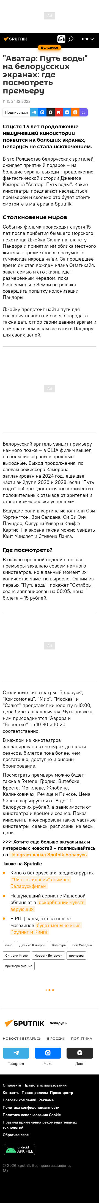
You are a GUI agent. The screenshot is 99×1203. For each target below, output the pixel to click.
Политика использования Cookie (32, 1114)
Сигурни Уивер (16, 955)
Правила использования (45, 1085)
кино (9, 945)
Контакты (11, 1092)
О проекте (12, 1085)
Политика (81, 1038)
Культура (59, 945)
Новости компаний (19, 1099)
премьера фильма (18, 966)
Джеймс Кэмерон (32, 945)
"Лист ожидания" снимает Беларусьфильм (40, 882)
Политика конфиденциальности (31, 1107)
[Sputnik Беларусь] (16, 41)
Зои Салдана (82, 945)
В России (56, 1038)
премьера (76, 955)
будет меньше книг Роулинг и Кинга (46, 928)
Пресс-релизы (35, 1092)
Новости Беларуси (48, 955)
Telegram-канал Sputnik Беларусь (49, 854)
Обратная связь (16, 1134)
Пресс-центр (61, 1092)
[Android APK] (19, 1150)
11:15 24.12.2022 (17, 101)
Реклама (46, 1099)
